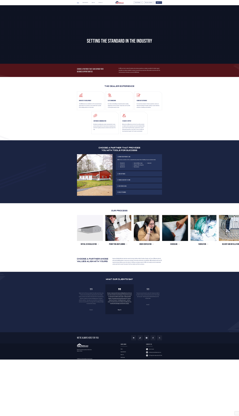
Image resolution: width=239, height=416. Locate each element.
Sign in (158, 2)
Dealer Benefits (85, 2)
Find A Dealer (137, 2)
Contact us (101, 2)
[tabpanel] (119, 299)
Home (78, 2)
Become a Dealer (148, 2)
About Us (93, 2)
